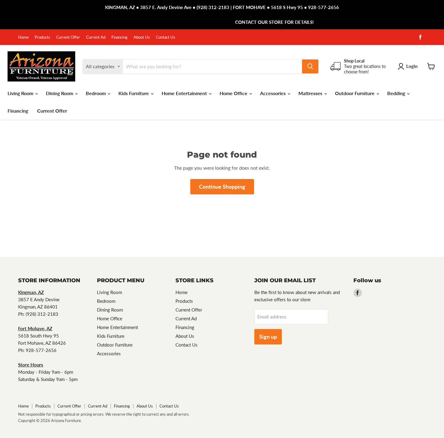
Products (42, 37)
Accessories (273, 93)
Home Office (234, 93)
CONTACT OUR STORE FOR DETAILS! (222, 22)
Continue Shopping (222, 186)
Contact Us (165, 37)
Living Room (21, 93)
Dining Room (60, 93)
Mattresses (310, 93)
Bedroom (96, 93)
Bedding (396, 93)
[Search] (310, 66)
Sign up (268, 336)
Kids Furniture (134, 93)
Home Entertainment (185, 93)
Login (411, 66)
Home (23, 37)
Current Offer (68, 37)
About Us (142, 37)
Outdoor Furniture (355, 93)
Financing (119, 37)
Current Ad (95, 37)
